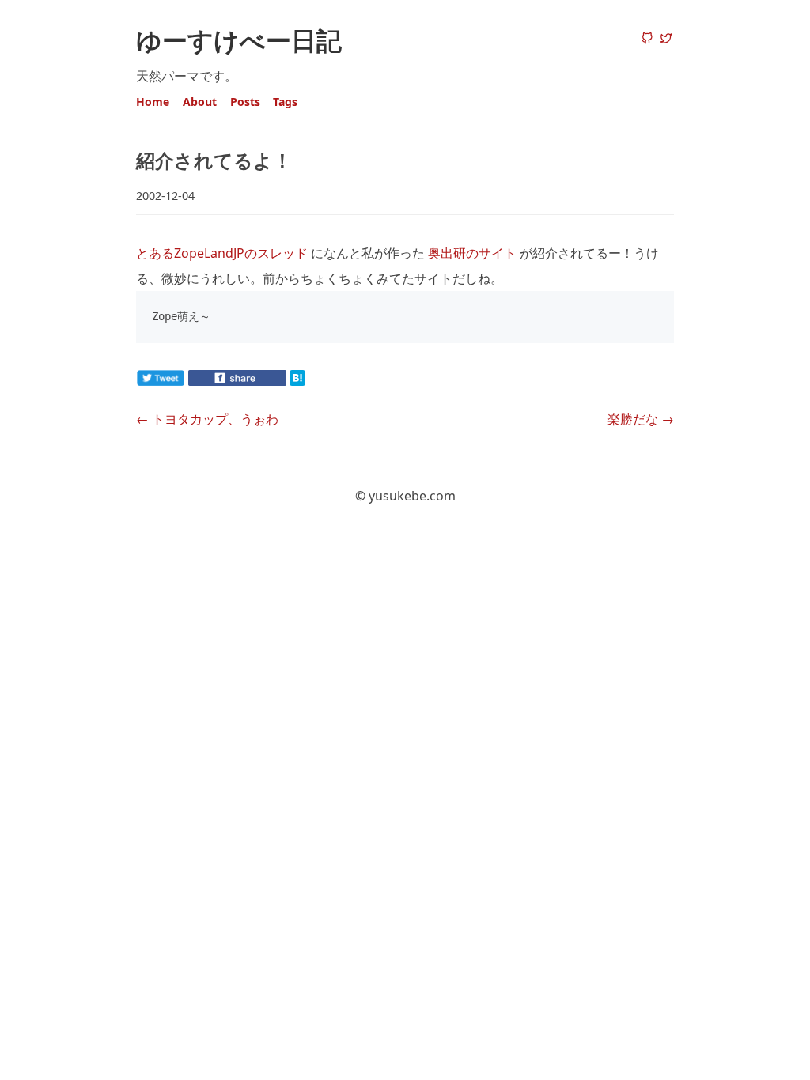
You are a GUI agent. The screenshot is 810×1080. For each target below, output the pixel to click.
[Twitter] (666, 39)
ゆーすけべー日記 (239, 40)
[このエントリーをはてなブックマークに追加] (323, 381)
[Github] (647, 39)
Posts (245, 101)
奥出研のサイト (472, 253)
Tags (285, 101)
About (200, 101)
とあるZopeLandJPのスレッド (222, 253)
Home (152, 101)
